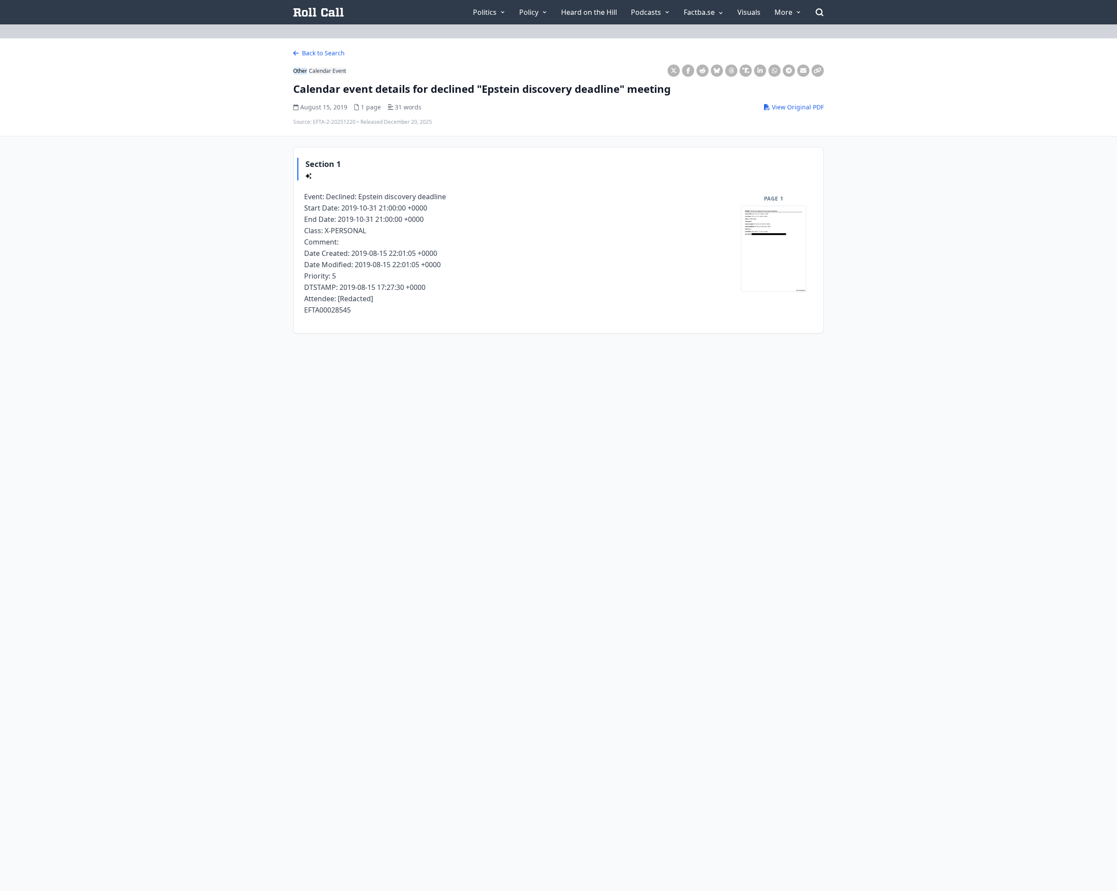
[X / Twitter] (674, 71)
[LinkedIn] (760, 71)
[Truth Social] (746, 71)
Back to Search (322, 53)
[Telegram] (789, 71)
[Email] (803, 71)
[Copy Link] (818, 71)
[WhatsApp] (774, 71)
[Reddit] (702, 71)
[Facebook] (688, 71)
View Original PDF (797, 107)
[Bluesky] (717, 71)
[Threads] (731, 71)
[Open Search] (819, 12)
